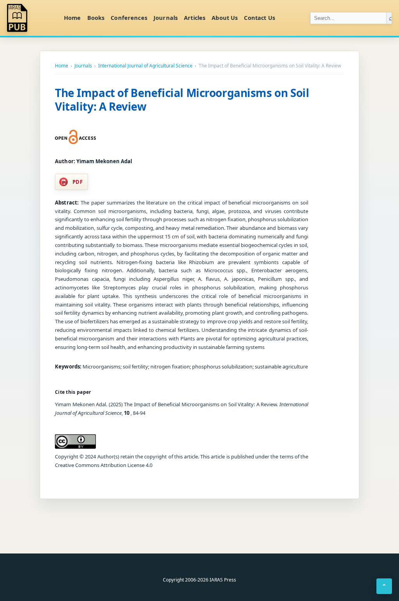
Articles (194, 17)
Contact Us (259, 17)
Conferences (129, 17)
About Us (225, 17)
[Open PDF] (75, 137)
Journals (166, 17)
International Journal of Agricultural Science (145, 66)
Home (72, 17)
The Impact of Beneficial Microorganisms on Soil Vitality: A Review (182, 99)
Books (96, 17)
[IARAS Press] (31, 18)
